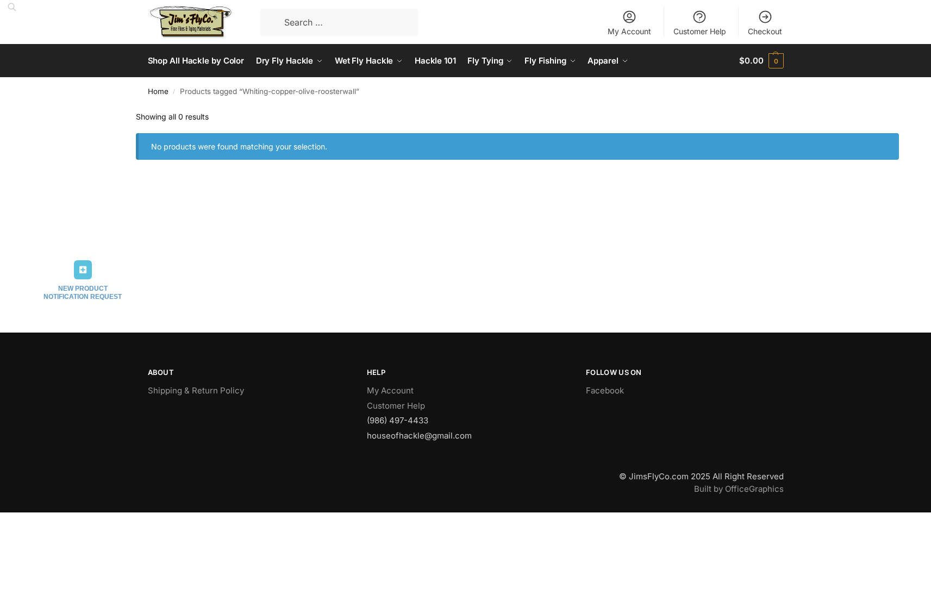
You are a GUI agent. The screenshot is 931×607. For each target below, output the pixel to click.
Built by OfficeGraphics (739, 489)
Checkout (765, 31)
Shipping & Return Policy (196, 390)
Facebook (605, 390)
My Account (629, 31)
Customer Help (699, 31)
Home (158, 91)
